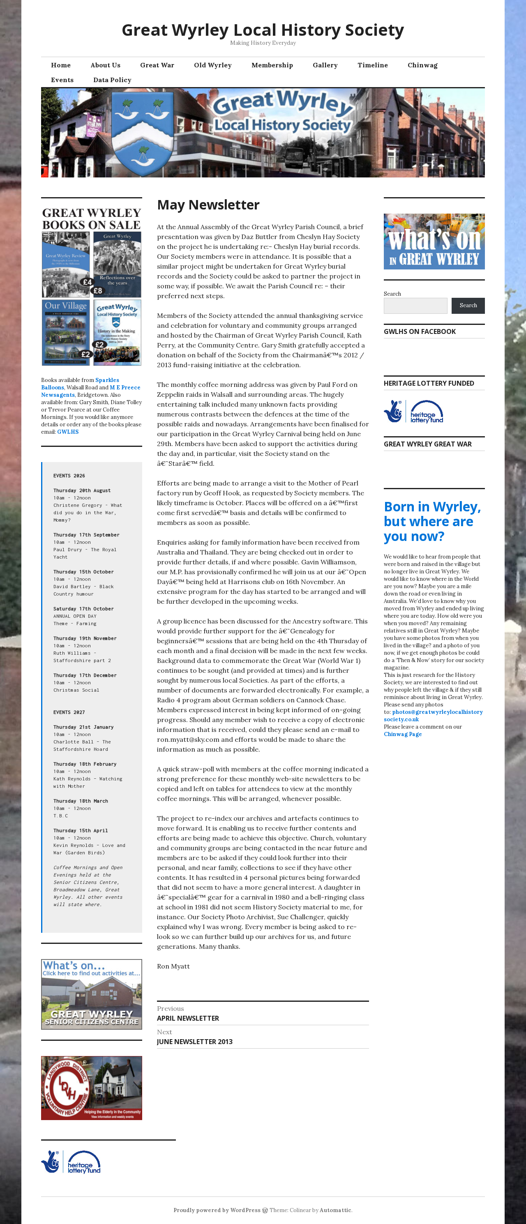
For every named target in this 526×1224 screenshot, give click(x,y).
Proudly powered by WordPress (217, 1210)
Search (392, 293)
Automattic (335, 1210)
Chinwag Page (403, 734)
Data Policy (112, 80)
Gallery (325, 65)
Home (61, 65)
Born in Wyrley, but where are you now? (432, 521)
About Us (105, 65)
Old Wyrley (213, 65)
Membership (272, 65)
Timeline (373, 65)
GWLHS (67, 431)
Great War (157, 65)
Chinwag (423, 65)
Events (62, 80)
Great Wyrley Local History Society (263, 29)
